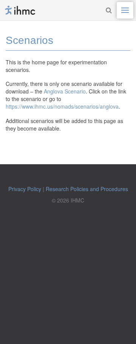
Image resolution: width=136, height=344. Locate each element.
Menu (125, 10)
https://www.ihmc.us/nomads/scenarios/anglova (62, 106)
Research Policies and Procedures (87, 189)
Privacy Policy (24, 189)
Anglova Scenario (65, 91)
